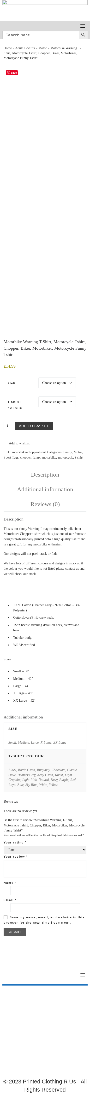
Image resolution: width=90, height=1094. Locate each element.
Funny (67, 452)
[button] (17, 443)
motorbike (49, 457)
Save (14, 72)
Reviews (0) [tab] (45, 504)
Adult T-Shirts (25, 48)
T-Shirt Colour (15, 405)
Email (10, 900)
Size (11, 382)
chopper (25, 457)
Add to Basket (34, 426)
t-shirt (79, 457)
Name (10, 883)
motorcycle (65, 457)
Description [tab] (45, 474)
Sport (7, 457)
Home (8, 48)
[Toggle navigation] (83, 26)
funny (36, 457)
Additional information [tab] (45, 489)
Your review (16, 856)
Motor (42, 48)
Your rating (15, 842)
